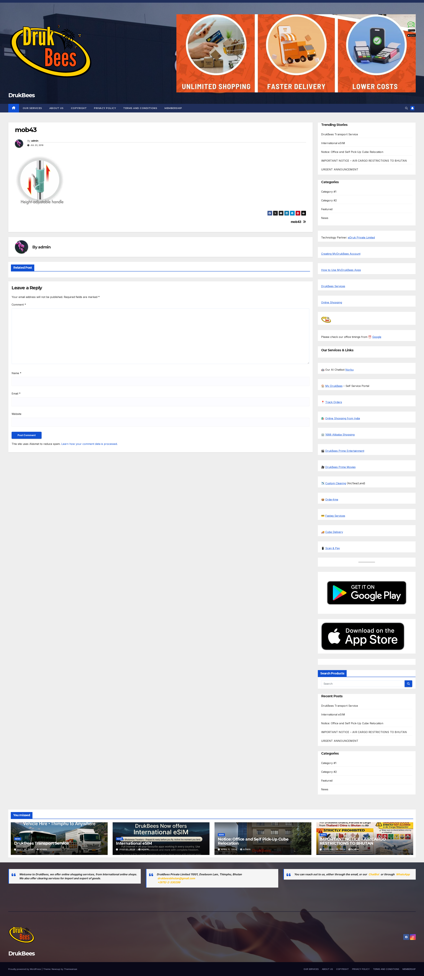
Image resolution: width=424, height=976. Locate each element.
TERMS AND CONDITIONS (140, 108)
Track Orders (333, 402)
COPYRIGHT (79, 108)
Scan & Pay (332, 548)
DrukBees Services (333, 286)
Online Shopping (331, 302)
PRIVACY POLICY (105, 108)
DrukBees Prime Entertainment (344, 450)
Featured (327, 209)
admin (34, 140)
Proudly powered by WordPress (25, 969)
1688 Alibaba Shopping (340, 434)
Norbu (349, 369)
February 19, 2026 (334, 849)
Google (376, 337)
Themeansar (70, 969)
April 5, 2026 (229, 849)
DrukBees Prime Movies (340, 467)
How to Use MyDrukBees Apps (341, 270)
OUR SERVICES (32, 108)
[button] (406, 108)
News (324, 218)
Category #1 (329, 191)
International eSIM (333, 143)
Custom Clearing (335, 483)
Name (16, 373)
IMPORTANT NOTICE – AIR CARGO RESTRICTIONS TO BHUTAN (364, 160)
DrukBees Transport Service (339, 134)
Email (16, 393)
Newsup (56, 969)
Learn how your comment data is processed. (89, 444)
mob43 (296, 222)
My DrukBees (334, 386)
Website (16, 414)
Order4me (331, 499)
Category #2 (329, 200)
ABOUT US (56, 108)
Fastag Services (335, 515)
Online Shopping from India (342, 418)
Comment (19, 304)
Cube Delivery (334, 532)
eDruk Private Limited (361, 237)
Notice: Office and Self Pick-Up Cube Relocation (352, 152)
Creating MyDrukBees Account (340, 253)
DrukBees (21, 95)
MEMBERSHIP (173, 108)
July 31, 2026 (25, 849)
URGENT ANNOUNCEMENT (339, 169)
